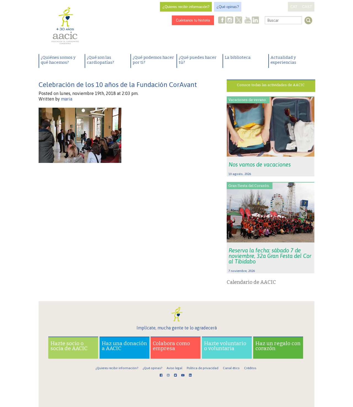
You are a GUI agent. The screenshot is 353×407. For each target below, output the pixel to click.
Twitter (238, 21)
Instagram (230, 20)
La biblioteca (238, 57)
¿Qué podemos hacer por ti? (153, 60)
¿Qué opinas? (227, 7)
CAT (293, 7)
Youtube (248, 20)
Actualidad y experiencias (283, 60)
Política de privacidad (202, 368)
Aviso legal (174, 368)
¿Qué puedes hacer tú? (197, 60)
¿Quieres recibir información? (185, 7)
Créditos (250, 368)
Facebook (222, 20)
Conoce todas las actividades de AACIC (271, 85)
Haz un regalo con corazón (278, 346)
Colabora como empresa (171, 346)
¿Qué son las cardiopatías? (100, 60)
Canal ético (231, 368)
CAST (307, 7)
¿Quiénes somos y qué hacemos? (58, 60)
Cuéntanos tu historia (193, 20)
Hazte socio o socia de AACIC (68, 346)
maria (66, 98)
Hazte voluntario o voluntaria (225, 346)
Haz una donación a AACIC (124, 346)
